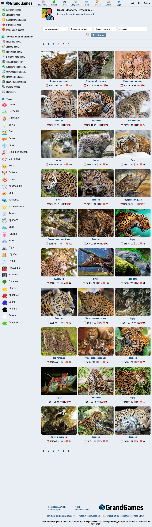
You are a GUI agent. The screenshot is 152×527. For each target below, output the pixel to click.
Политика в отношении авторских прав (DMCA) (124, 516)
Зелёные (14, 322)
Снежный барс (133, 120)
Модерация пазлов (15, 30)
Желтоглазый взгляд (95, 318)
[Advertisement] (96, 476)
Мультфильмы (16, 206)
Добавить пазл (13, 14)
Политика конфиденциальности (61, 516)
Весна (12, 124)
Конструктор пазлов (16, 20)
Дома (12, 179)
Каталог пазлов (13, 9)
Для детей (14, 158)
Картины (13, 274)
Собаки (13, 172)
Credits (78, 507)
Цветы (12, 104)
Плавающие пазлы (15, 77)
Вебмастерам (54, 509)
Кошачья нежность (132, 81)
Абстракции (15, 186)
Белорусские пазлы (15, 56)
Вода (11, 226)
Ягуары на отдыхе (133, 199)
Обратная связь (82, 509)
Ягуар (59, 199)
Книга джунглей (59, 437)
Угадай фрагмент (14, 61)
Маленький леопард (96, 81)
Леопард (59, 120)
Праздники (15, 267)
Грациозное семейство (59, 239)
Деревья (13, 281)
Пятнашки (11, 92)
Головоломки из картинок (19, 36)
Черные (13, 308)
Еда (11, 192)
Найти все (100, 35)
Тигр (133, 160)
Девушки (14, 117)
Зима (12, 145)
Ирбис (59, 160)
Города (13, 254)
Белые (12, 315)
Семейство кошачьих (95, 358)
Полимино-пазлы (14, 51)
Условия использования (89, 516)
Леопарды (96, 120)
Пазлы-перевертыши (16, 82)
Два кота (132, 278)
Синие (12, 301)
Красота (13, 220)
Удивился (59, 278)
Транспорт (14, 199)
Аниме (12, 213)
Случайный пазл (13, 25)
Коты (12, 165)
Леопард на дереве (59, 81)
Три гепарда (59, 358)
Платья (13, 233)
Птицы (12, 261)
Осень (12, 138)
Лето (11, 131)
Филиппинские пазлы (16, 71)
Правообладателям (57, 507)
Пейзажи (14, 111)
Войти (147, 3)
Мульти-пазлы (13, 87)
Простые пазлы (13, 41)
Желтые (13, 288)
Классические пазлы (16, 66)
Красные (14, 295)
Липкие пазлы (12, 46)
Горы (11, 247)
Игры (12, 240)
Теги (9, 99)
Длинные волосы (18, 152)
